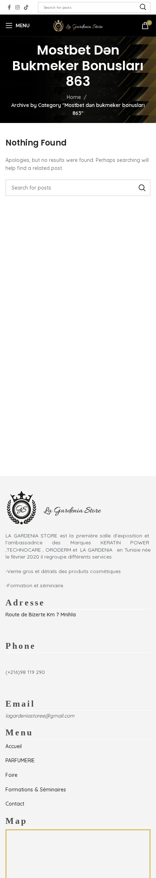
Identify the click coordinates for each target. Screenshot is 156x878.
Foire (11, 775)
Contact (14, 803)
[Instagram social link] (17, 7)
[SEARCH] (143, 7)
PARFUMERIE (20, 760)
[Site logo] (78, 25)
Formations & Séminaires (35, 789)
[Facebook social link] (9, 7)
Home (74, 97)
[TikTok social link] (26, 7)
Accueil (13, 746)
